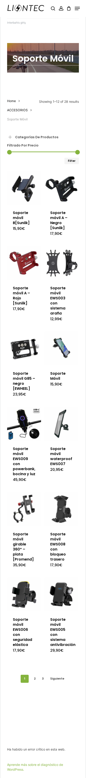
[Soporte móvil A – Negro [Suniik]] (61, 188)
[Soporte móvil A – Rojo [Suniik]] (24, 263)
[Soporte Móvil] (61, 348)
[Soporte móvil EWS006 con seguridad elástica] (24, 594)
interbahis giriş (16, 22)
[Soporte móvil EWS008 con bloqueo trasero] (61, 509)
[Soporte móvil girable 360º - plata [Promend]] (24, 509)
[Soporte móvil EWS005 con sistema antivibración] (61, 594)
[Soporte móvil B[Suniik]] (24, 188)
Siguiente (57, 678)
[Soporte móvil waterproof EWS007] (61, 424)
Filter (71, 161)
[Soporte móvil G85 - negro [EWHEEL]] (24, 348)
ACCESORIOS (17, 110)
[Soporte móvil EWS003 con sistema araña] (61, 263)
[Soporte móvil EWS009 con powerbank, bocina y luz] (24, 424)
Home (11, 101)
